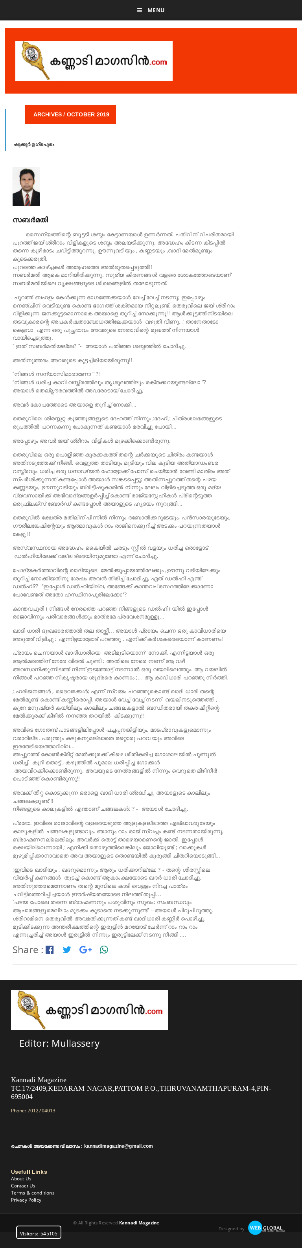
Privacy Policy (26, 1199)
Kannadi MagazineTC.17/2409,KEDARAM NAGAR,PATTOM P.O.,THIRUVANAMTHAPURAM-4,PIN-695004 (141, 1088)
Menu (155, 10)
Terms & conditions (33, 1192)
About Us (21, 1178)
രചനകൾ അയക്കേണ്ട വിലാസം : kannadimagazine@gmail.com (82, 1146)
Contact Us (23, 1185)
